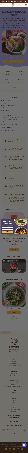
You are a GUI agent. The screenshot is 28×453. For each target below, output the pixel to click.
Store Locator (26, 1)
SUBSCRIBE (7, 231)
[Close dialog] (26, 220)
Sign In (22, 5)
